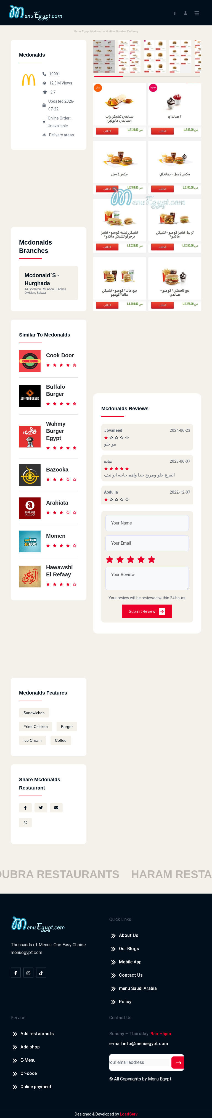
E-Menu (28, 1060)
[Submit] (178, 1062)
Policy (125, 1001)
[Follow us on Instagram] (28, 972)
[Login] (185, 12)
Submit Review (142, 611)
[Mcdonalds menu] (104, 56)
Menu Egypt (159, 1079)
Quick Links (120, 919)
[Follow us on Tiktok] (41, 972)
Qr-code (28, 1073)
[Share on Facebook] (25, 807)
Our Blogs (129, 948)
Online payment (36, 1086)
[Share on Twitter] (41, 807)
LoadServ (128, 1114)
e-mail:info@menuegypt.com (138, 1043)
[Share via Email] (56, 807)
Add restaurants (37, 1033)
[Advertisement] (48, 192)
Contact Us (131, 975)
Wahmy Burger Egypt (55, 431)
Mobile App (130, 962)
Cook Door (60, 355)
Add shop (30, 1047)
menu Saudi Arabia (138, 988)
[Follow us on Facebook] (16, 972)
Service (18, 1017)
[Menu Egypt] (35, 12)
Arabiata (57, 503)
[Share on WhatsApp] (25, 822)
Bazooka (57, 470)
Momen (55, 536)
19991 (54, 74)
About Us (128, 935)
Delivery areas (61, 135)
